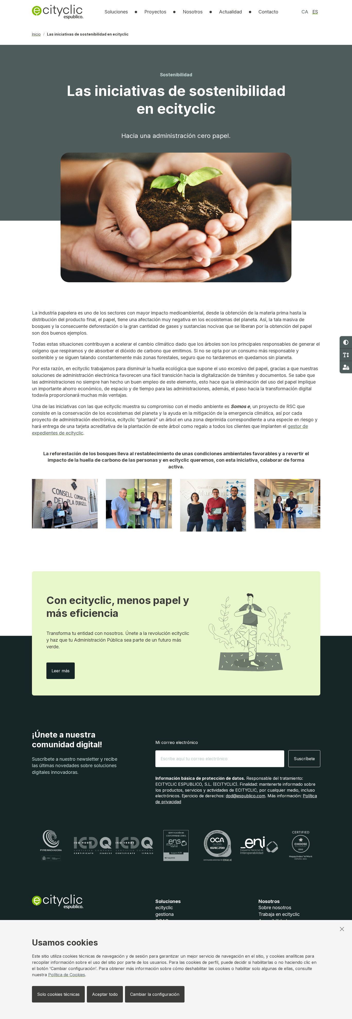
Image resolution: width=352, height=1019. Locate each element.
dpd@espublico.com (245, 795)
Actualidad (230, 11)
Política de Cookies (66, 974)
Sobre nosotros (274, 907)
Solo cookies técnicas (58, 994)
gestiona (164, 914)
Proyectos (155, 11)
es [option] (315, 11)
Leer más (63, 670)
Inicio (36, 34)
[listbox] (116, 12)
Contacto (268, 11)
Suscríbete (304, 758)
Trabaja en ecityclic (279, 914)
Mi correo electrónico (176, 742)
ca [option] (304, 11)
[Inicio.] (57, 12)
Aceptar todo (105, 994)
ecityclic (164, 907)
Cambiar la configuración (154, 994)
